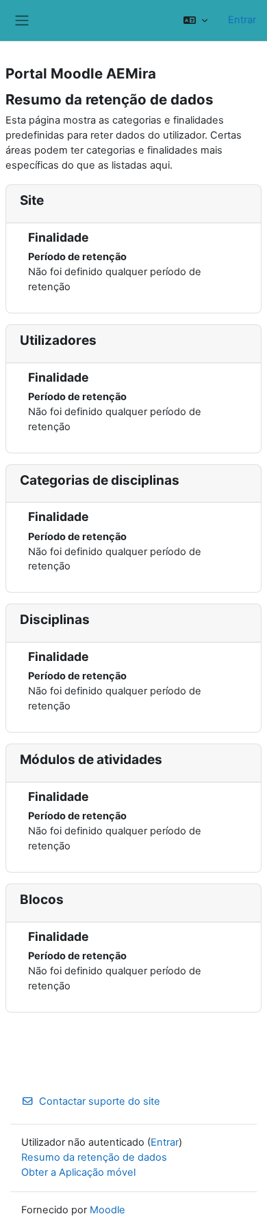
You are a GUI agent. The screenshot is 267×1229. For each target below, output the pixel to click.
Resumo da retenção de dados (94, 1157)
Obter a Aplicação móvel (78, 1172)
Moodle (107, 1210)
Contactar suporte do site (99, 1101)
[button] (195, 20)
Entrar (242, 20)
